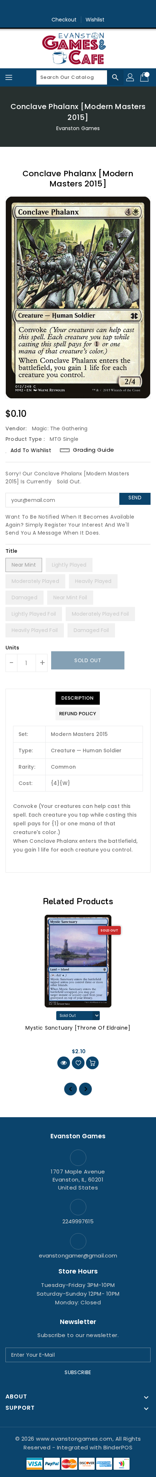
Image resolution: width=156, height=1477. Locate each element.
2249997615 (78, 1221)
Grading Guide (93, 450)
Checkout (64, 19)
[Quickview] (63, 1063)
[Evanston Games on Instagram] (78, 8)
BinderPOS (118, 1447)
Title (11, 551)
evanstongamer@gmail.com (78, 1255)
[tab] (78, 698)
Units (12, 647)
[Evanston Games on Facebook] (64, 8)
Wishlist (95, 19)
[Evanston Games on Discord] (91, 8)
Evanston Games (78, 128)
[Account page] (130, 77)
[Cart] (145, 77)
